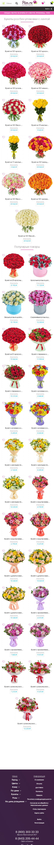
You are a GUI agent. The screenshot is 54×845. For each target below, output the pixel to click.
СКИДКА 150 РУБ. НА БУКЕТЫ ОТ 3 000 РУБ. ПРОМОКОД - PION (27, 13)
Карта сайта (39, 813)
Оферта (39, 795)
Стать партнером (39, 809)
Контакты (39, 791)
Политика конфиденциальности (39, 799)
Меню (9, 3)
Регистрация (39, 823)
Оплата (39, 784)
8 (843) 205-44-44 (27, 838)
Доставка (39, 787)
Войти (47, 9)
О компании (39, 780)
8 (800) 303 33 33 (27, 832)
